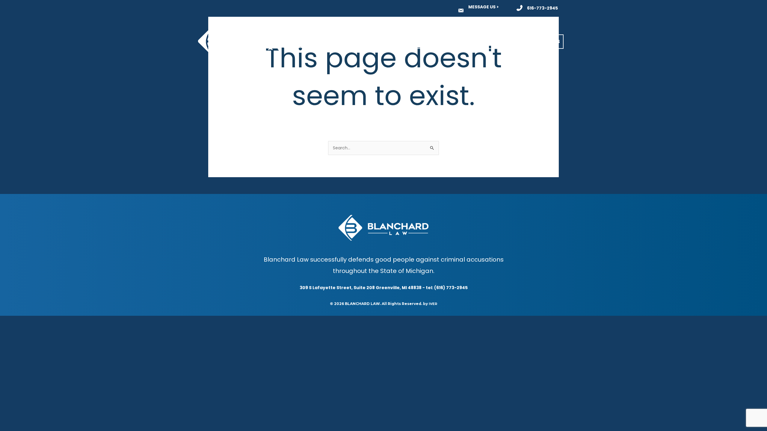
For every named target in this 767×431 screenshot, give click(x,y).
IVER (433, 304)
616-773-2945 (542, 8)
